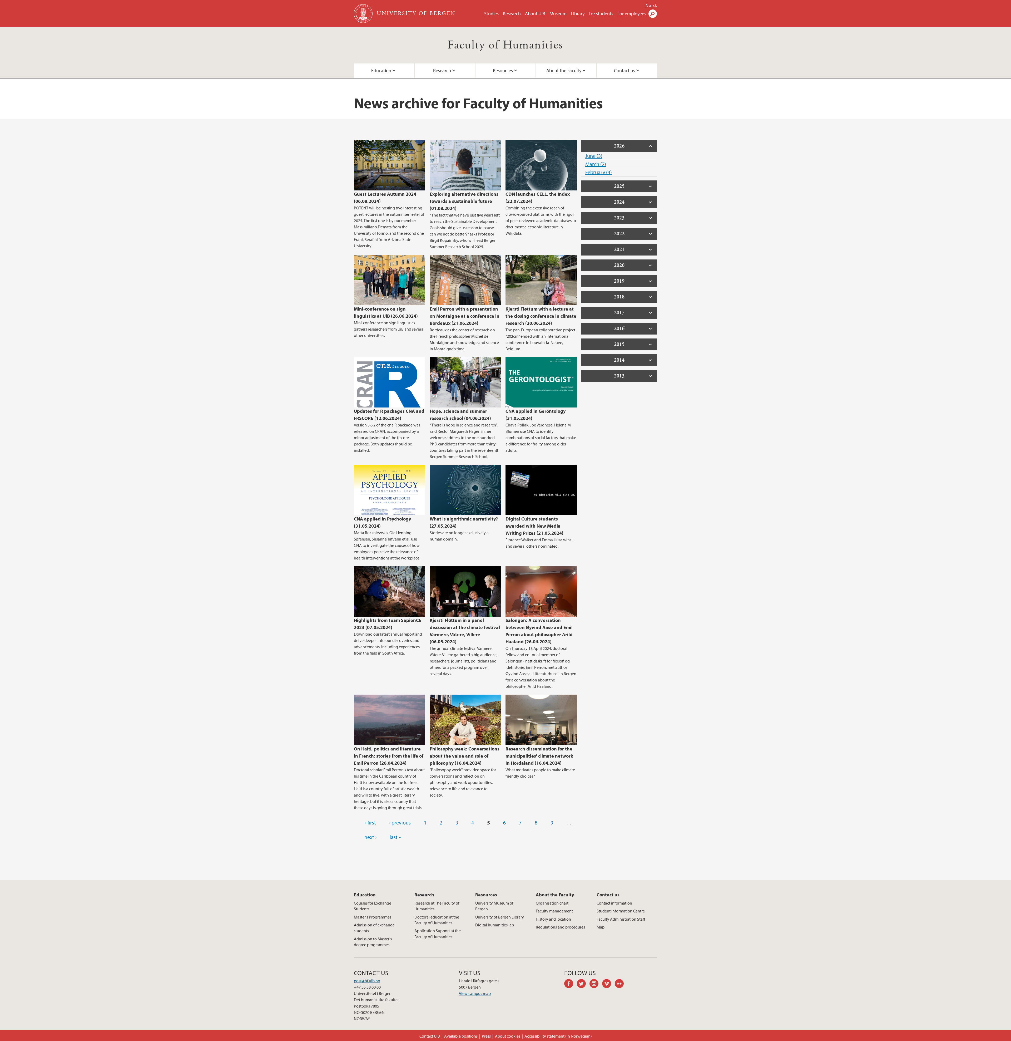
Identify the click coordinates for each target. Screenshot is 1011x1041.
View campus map (475, 993)
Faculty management (554, 911)
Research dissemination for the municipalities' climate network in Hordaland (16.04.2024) (539, 756)
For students (601, 14)
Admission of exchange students (374, 927)
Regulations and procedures (560, 927)
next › (370, 837)
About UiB (535, 14)
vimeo (608, 984)
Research (512, 14)
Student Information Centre (621, 911)
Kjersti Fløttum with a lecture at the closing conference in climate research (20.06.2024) (541, 316)
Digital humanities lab (494, 924)
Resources (503, 70)
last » (395, 837)
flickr (621, 984)
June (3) (593, 156)
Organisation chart (552, 903)
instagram (595, 984)
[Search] (652, 13)
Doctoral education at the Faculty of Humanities (436, 919)
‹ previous (400, 822)
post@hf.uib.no (367, 980)
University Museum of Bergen (494, 905)
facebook (570, 984)
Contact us (624, 70)
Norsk (651, 5)
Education (381, 70)
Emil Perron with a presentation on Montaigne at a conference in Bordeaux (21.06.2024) (464, 316)
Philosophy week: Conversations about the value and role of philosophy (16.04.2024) (464, 756)
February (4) (598, 172)
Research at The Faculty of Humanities (436, 905)
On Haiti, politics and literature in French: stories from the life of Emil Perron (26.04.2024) (388, 756)
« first (370, 822)
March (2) (595, 164)
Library (577, 14)
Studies (491, 14)
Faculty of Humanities (505, 45)
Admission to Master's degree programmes (373, 941)
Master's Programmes (372, 917)
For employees (631, 14)
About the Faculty (563, 70)
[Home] (364, 13)
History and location (553, 919)
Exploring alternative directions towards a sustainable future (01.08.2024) (464, 201)
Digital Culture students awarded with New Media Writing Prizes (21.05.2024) (534, 526)
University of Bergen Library (499, 917)
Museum (558, 14)
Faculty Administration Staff (621, 919)
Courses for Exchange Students (372, 905)
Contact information (614, 903)
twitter (583, 984)
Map (600, 927)
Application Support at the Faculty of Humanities (437, 933)
